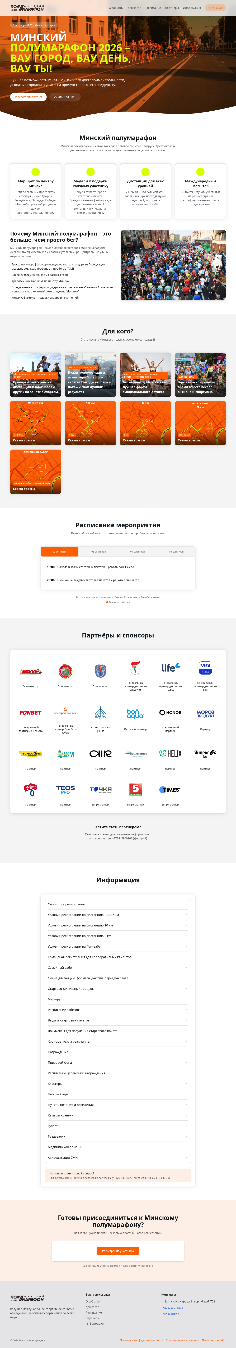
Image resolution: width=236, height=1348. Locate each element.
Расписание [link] (153, 8)
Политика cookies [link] (214, 1340)
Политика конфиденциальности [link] (141, 1340)
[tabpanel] (118, 573)
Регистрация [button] (215, 7)
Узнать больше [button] (64, 97)
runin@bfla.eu (172, 1314)
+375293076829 (173, 1308)
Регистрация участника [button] (118, 1251)
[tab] (59, 552)
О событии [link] (116, 8)
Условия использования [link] (182, 1340)
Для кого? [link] (134, 8)
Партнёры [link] (172, 8)
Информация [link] (192, 8)
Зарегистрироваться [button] (28, 97)
